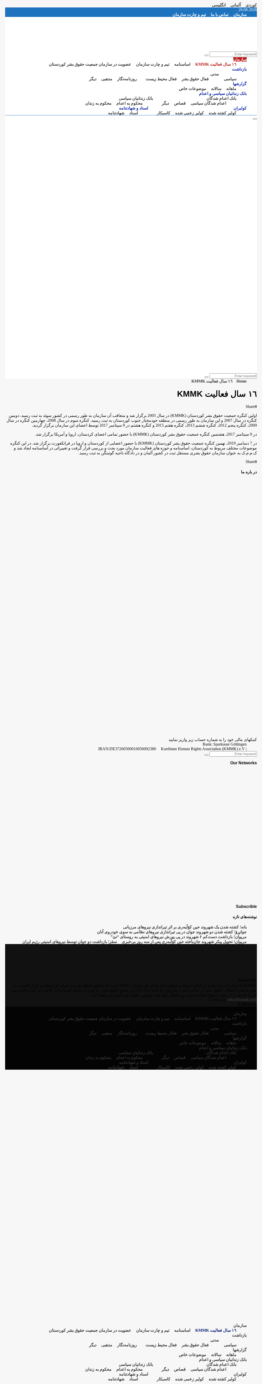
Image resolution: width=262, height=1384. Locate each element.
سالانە (216, 88)
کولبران (240, 108)
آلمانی (236, 5)
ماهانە (231, 88)
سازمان (240, 14)
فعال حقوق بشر (195, 79)
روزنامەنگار (127, 79)
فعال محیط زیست (161, 79)
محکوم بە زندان (98, 103)
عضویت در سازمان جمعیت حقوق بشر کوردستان (90, 64)
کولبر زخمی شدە (189, 113)
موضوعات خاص (192, 88)
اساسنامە (182, 64)
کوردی (251, 5)
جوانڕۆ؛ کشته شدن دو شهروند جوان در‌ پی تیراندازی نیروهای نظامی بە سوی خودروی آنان (172, 932)
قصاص (180, 103)
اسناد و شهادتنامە (133, 108)
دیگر (92, 79)
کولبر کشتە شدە (222, 113)
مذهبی (106, 79)
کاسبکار (163, 113)
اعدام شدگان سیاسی (208, 103)
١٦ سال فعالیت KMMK (215, 64)
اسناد (133, 113)
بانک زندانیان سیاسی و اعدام (223, 93)
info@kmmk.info (242, 999)
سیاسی (230, 79)
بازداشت (239, 69)
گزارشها (240, 84)
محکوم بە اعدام (129, 103)
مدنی (214, 74)
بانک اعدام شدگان (221, 98)
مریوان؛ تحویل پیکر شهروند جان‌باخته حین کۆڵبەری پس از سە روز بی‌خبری (184, 941)
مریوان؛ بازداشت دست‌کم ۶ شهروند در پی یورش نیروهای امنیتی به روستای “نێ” (179, 937)
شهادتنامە (116, 113)
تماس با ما (219, 14)
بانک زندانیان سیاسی (136, 98)
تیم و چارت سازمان (189, 14)
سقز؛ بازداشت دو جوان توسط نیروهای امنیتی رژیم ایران (69, 941)
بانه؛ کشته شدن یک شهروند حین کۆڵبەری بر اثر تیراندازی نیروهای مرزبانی (185, 927)
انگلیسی (219, 5)
